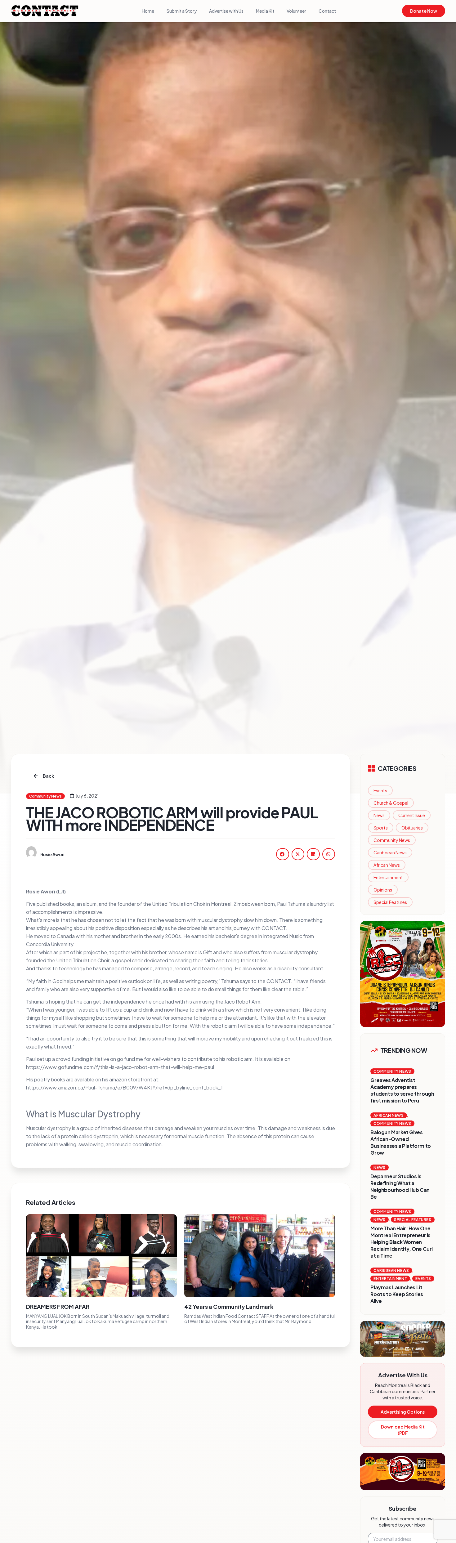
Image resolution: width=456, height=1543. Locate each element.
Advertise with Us (226, 11)
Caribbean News (390, 852)
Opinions (382, 889)
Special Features (390, 902)
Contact (327, 11)
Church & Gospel (390, 803)
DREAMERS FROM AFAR (57, 1306)
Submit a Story (182, 11)
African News (386, 865)
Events (380, 790)
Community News (391, 840)
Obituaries (412, 827)
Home (148, 11)
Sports (380, 827)
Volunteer (296, 11)
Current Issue (411, 815)
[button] (282, 854)
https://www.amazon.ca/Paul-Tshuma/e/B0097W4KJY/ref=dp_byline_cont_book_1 (124, 1087)
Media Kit (265, 11)
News (379, 815)
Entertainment (388, 877)
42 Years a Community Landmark (228, 1306)
